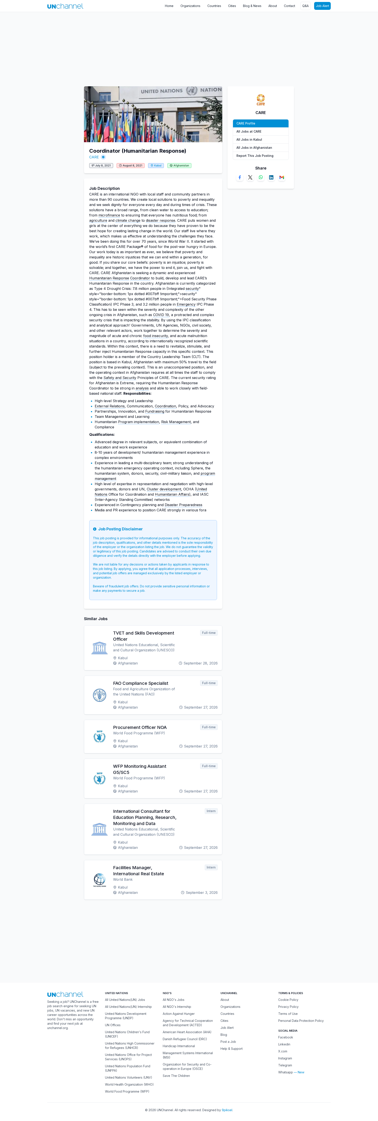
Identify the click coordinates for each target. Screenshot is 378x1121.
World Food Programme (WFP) (127, 1091)
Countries (214, 6)
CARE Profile (245, 123)
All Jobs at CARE (248, 131)
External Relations (110, 406)
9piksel (227, 1110)
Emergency (186, 304)
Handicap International (179, 1046)
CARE (94, 157)
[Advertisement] (131, 47)
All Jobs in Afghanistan (254, 147)
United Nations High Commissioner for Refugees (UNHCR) (129, 1045)
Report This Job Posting (254, 155)
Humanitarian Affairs (172, 494)
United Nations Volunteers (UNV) (128, 1077)
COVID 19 (161, 315)
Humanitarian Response (109, 278)
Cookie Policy (288, 1000)
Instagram (285, 1058)
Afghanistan (181, 165)
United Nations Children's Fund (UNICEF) (127, 1034)
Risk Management (176, 422)
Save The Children (176, 1076)
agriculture (98, 220)
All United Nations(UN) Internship (128, 1007)
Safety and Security (119, 377)
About (272, 6)
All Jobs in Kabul (249, 139)
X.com (282, 1051)
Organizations (190, 6)
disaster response (160, 220)
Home (169, 6)
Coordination (165, 406)
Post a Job (228, 1041)
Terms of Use (288, 1013)
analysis (142, 388)
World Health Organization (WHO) (129, 1084)
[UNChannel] (65, 6)
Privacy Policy (288, 1007)
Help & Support (231, 1048)
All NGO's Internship (177, 1007)
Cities (232, 6)
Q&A (305, 6)
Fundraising (154, 411)
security (192, 288)
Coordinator (140, 278)
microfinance (109, 215)
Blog (223, 1034)
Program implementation (138, 422)
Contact (289, 6)
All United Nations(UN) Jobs (125, 1000)
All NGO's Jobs (173, 1000)
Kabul (157, 165)
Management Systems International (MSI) (188, 1055)
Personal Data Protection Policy (301, 1020)
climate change (128, 220)
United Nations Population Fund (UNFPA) (127, 1068)
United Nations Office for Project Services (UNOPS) (128, 1057)
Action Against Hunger (179, 1013)
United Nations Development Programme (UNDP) (125, 1016)
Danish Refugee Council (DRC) (185, 1039)
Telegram (285, 1065)
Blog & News (252, 6)
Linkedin (284, 1044)
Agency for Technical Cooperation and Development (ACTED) (188, 1023)
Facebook (285, 1037)
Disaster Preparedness (183, 505)
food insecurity (155, 336)
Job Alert (322, 6)
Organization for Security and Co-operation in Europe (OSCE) (187, 1066)
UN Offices (113, 1025)
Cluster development (164, 489)
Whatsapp (285, 1072)
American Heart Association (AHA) (187, 1032)
